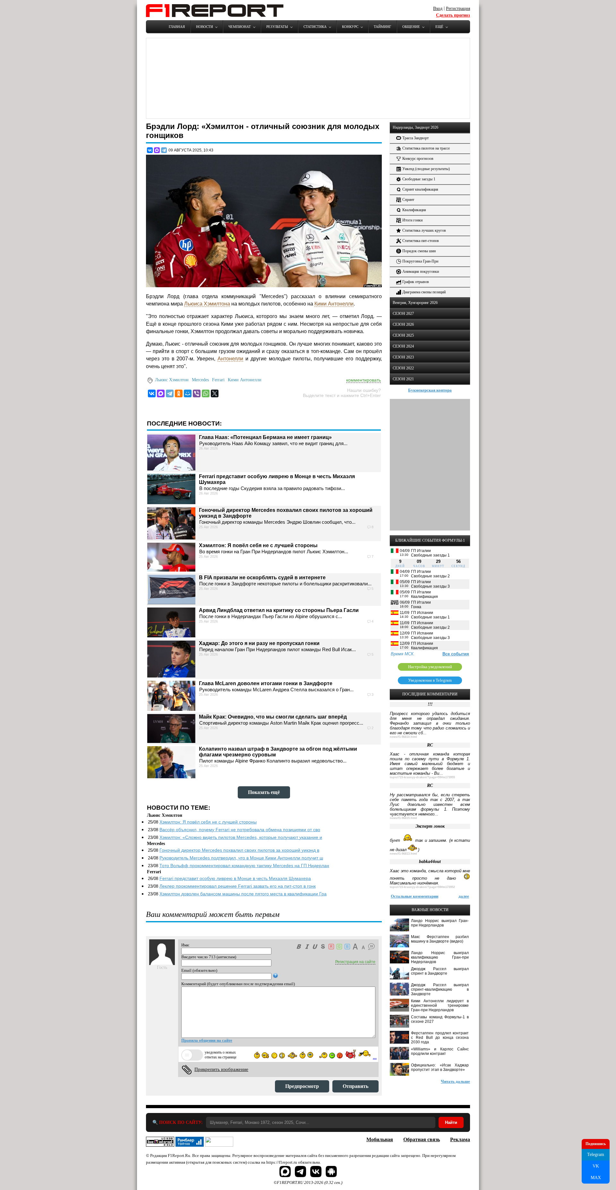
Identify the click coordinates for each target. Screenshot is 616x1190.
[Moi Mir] (188, 393)
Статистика (315, 27)
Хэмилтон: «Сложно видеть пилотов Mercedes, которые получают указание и (240, 837)
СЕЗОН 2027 (403, 313)
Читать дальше (455, 1081)
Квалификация (414, 210)
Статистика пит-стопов (420, 240)
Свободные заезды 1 (418, 179)
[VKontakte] (152, 393)
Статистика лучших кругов (424, 230)
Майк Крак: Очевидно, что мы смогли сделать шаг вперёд (273, 717)
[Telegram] (164, 150)
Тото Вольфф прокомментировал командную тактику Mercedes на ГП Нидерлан (244, 865)
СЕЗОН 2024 (403, 346)
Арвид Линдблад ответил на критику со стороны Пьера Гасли (279, 610)
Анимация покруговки (420, 271)
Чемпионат (239, 27)
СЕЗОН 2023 (403, 357)
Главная (177, 27)
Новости (204, 27)
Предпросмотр (302, 1086)
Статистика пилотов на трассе (426, 148)
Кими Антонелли (334, 303)
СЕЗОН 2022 (403, 368)
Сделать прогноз (453, 15)
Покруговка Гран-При (420, 261)
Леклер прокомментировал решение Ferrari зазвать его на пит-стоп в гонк (237, 886)
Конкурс (350, 27)
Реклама (460, 1139)
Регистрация (458, 8)
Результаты (277, 27)
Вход (437, 8)
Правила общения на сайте (206, 1040)
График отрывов (415, 282)
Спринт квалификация (420, 189)
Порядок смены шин (419, 251)
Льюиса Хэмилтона (207, 303)
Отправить (355, 1086)
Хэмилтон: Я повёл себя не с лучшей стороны (258, 545)
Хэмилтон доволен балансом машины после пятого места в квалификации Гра (243, 893)
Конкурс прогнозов (417, 158)
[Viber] (197, 393)
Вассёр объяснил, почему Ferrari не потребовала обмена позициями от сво (239, 829)
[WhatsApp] (206, 393)
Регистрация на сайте (355, 962)
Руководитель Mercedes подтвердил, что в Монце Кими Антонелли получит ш (241, 857)
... (375, 1057)
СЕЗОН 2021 (403, 379)
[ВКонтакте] (150, 150)
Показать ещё (264, 792)
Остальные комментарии (414, 896)
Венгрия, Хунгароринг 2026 (415, 302)
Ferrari (218, 379)
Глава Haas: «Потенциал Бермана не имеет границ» (265, 437)
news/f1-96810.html (403, 736)
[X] (214, 393)
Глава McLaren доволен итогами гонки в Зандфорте (265, 683)
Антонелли (230, 358)
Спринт (408, 199)
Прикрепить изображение (221, 1069)
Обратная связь (421, 1139)
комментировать (363, 380)
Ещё (439, 27)
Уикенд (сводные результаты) (426, 169)
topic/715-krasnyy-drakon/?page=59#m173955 (422, 777)
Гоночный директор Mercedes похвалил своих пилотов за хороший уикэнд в (239, 850)
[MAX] (157, 150)
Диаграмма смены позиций (424, 292)
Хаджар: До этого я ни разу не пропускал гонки (259, 643)
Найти (451, 1122)
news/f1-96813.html (403, 853)
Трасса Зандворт (415, 138)
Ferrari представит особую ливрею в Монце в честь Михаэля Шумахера (235, 878)
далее (463, 896)
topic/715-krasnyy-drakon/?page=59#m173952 (422, 887)
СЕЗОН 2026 (403, 324)
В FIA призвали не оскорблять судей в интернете (262, 577)
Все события (455, 653)
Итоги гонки (412, 220)
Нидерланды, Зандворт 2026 (415, 127)
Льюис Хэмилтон (172, 379)
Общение (411, 27)
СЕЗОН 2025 (403, 335)
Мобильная (379, 1139)
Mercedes (200, 379)
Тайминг (382, 27)
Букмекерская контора (430, 390)
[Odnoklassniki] (179, 393)
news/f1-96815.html (403, 818)
